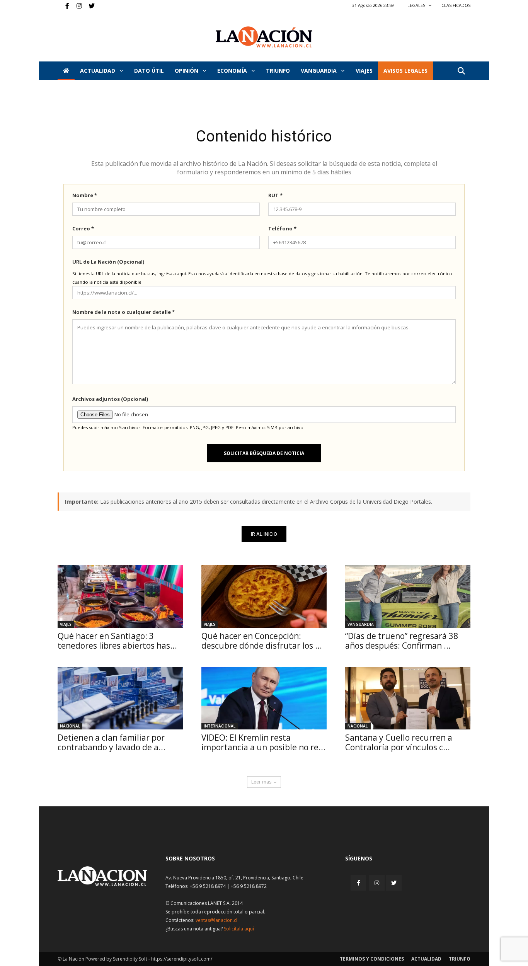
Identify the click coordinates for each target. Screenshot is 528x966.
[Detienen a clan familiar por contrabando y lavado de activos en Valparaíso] (120, 698)
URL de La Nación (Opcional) (108, 261)
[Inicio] (66, 70)
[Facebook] (63, 5)
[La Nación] (264, 37)
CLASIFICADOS (455, 5)
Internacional (219, 726)
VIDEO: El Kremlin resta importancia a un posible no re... (263, 742)
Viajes (66, 624)
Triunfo (278, 70)
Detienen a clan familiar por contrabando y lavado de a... (111, 742)
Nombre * (84, 195)
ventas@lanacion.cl (216, 920)
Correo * (83, 228)
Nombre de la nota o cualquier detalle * (123, 311)
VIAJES (364, 70)
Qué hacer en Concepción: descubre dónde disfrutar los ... (261, 640)
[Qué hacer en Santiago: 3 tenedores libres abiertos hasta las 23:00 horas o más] (120, 596)
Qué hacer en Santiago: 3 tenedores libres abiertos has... (117, 640)
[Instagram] (76, 5)
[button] (461, 71)
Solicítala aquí (239, 928)
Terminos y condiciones (372, 959)
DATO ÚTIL (149, 70)
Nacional (70, 726)
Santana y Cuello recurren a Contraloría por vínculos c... (398, 742)
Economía (233, 70)
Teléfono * (282, 228)
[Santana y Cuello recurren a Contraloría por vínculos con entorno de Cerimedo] (407, 698)
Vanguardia (319, 70)
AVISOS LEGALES (405, 70)
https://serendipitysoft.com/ (181, 959)
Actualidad (98, 70)
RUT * (275, 195)
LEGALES (416, 5)
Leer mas (261, 782)
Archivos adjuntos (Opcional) (110, 398)
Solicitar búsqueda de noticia (264, 453)
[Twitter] (89, 5)
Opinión (187, 70)
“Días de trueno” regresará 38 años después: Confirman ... (401, 640)
